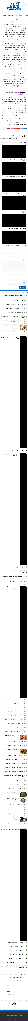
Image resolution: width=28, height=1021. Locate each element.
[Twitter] (18, 1017)
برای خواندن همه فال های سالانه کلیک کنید (14, 994)
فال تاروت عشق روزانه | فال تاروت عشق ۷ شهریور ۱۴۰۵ (13, 450)
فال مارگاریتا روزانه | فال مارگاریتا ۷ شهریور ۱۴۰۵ (15, 321)
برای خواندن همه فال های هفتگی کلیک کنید (14, 985)
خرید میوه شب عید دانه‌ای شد (19, 211)
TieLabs (20, 1015)
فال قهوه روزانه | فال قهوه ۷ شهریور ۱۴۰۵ (10, 817)
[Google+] (21, 1017)
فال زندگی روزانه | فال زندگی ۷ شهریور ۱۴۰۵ (16, 300)
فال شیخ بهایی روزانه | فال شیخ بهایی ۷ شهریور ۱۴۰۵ (14, 715)
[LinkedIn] (15, 1017)
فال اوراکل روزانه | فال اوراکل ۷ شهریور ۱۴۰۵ (16, 954)
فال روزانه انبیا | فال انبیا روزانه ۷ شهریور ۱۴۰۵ (15, 723)
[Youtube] (14, 1017)
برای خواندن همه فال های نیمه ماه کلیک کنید (14, 988)
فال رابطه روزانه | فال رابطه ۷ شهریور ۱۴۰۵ (16, 703)
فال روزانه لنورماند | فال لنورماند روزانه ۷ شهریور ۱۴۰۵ (14, 763)
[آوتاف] (14, 5)
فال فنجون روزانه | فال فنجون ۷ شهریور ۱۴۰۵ (16, 699)
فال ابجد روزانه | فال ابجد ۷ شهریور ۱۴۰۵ (17, 741)
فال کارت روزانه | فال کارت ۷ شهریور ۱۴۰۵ (16, 727)
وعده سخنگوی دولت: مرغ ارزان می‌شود (18, 135)
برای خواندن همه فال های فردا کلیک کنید (14, 983)
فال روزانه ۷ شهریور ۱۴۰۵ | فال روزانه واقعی (16, 788)
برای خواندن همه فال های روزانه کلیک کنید (14, 977)
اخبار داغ (23, 15)
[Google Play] (9, 1017)
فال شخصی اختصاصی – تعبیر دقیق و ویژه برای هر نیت (14, 962)
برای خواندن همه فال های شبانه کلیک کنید (14, 980)
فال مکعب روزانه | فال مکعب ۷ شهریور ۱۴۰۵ (10, 749)
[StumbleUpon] (12, 1017)
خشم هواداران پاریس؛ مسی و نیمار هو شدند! (16, 159)
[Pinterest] (16, 1017)
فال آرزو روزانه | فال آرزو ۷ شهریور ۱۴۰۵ (17, 946)
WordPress (12, 1015)
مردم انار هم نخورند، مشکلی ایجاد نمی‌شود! (10, 138)
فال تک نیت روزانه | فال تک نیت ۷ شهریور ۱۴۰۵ (15, 308)
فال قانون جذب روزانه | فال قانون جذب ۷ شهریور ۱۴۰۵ (14, 759)
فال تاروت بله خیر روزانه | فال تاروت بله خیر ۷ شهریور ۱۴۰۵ (13, 566)
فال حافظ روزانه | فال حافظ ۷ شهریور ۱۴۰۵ (15, 771)
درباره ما (14, 1004)
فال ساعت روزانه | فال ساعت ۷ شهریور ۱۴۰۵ (16, 304)
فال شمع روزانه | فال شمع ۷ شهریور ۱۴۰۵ (16, 809)
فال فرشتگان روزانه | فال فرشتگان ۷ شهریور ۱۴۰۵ (15, 719)
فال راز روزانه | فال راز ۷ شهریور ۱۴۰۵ (11, 735)
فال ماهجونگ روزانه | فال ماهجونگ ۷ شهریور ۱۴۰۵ (15, 767)
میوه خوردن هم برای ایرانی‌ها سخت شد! (17, 228)
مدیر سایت (23, 21)
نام (25, 273)
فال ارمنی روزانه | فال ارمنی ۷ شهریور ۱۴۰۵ (16, 780)
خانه (27, 15)
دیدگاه (24, 259)
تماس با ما (14, 1003)
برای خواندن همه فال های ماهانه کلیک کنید (14, 991)
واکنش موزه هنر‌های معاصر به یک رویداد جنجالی (15, 193)
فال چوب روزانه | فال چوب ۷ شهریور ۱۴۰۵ (16, 312)
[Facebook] (19, 1017)
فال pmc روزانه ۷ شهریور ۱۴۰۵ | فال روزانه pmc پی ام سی (13, 950)
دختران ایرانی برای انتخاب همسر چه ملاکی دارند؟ (15, 245)
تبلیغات (14, 1002)
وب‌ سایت (24, 282)
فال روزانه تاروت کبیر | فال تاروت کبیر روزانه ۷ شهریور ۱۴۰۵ (13, 711)
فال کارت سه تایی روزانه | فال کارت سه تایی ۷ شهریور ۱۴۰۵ (13, 755)
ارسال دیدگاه (12, 21)
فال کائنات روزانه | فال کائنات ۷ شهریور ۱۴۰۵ (16, 958)
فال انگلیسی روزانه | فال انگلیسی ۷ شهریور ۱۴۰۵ (15, 942)
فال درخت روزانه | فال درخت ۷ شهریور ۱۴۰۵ (10, 792)
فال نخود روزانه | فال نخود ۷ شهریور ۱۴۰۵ (16, 784)
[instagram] (11, 1017)
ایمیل (25, 277)
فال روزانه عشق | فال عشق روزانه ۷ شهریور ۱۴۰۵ (15, 731)
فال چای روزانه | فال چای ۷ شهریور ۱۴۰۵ (17, 813)
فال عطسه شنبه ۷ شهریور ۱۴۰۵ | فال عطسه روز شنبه (14, 707)
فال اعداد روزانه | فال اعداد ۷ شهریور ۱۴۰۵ (16, 745)
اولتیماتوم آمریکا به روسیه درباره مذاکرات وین (16, 176)
